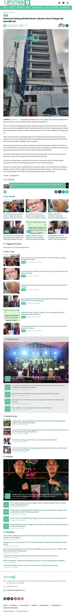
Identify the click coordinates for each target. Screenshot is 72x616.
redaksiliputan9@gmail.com (16, 590)
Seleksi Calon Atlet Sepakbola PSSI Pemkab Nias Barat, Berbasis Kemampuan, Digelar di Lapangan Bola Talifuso (38, 422)
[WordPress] (15, 598)
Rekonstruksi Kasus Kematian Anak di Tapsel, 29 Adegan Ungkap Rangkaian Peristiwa (13, 216)
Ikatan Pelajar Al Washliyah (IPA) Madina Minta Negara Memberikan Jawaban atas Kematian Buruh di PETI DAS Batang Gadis (38, 511)
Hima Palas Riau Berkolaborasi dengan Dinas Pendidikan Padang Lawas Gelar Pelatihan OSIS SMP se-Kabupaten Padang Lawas (35, 550)
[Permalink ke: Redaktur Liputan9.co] (5, 25)
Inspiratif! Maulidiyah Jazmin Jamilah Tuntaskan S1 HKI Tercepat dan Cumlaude (30, 565)
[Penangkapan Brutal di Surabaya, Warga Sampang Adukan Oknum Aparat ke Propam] (58, 227)
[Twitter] (59, 191)
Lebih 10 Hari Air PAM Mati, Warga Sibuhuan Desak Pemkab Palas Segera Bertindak (38, 518)
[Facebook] (56, 191)
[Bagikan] (67, 25)
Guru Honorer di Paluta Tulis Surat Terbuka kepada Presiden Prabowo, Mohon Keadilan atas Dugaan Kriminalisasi (38, 386)
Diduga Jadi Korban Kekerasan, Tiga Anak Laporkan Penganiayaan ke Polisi (57, 216)
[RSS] (22, 598)
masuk (13, 247)
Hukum (6, 15)
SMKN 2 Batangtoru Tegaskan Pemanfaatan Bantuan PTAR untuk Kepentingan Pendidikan (34, 561)
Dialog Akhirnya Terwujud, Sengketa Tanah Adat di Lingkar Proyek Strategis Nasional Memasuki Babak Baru (39, 525)
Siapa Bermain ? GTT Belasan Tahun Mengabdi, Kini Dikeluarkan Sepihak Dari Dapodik (38, 401)
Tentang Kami (56, 605)
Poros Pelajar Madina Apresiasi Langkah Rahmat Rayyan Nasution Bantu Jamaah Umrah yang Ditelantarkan (38, 504)
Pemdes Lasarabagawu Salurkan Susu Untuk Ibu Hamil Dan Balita (34, 440)
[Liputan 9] (17, 3)
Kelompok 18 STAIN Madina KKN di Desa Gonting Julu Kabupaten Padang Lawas (30, 556)
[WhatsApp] (67, 191)
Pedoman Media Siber (10, 608)
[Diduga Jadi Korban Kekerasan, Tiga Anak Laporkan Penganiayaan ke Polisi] (58, 205)
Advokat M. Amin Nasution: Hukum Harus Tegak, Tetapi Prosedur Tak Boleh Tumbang (36, 216)
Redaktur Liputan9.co (13, 25)
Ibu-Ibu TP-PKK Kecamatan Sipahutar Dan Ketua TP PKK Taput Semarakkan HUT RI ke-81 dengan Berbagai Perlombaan (40, 431)
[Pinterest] (11, 598)
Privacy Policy (24, 605)
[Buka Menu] (63, 3)
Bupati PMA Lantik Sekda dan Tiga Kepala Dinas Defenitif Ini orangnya (35, 394)
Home (5, 605)
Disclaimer (13, 605)
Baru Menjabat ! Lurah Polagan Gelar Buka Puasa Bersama (32, 408)
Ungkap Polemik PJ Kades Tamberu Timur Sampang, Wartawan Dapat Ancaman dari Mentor (35, 237)
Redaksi (34, 605)
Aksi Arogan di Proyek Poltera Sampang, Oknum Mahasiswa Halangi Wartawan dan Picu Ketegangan (13, 237)
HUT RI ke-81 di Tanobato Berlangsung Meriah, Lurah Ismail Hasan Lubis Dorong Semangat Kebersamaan (39, 449)
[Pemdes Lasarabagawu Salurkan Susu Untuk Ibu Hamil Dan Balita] (7, 440)
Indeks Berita (44, 605)
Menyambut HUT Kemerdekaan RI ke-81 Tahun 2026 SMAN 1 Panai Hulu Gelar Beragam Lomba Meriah (35, 543)
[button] (59, 3)
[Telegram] (63, 191)
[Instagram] (18, 598)
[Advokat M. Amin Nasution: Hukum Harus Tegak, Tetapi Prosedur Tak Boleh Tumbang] (36, 205)
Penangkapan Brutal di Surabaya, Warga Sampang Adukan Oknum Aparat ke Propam (57, 237)
